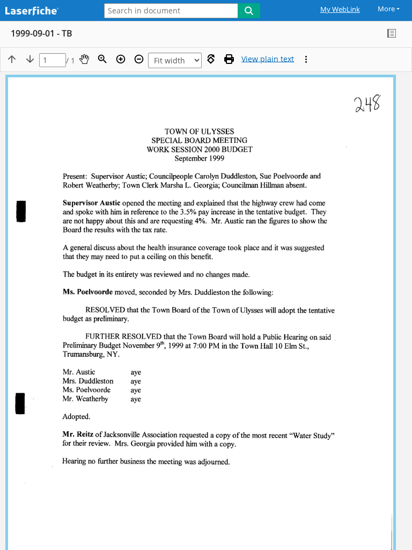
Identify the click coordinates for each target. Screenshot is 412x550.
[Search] (249, 10)
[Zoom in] (121, 59)
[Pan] (84, 59)
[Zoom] (102, 59)
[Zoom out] (139, 59)
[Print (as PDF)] (229, 59)
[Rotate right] (211, 59)
